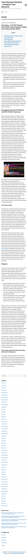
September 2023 (4, 462)
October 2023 (4, 460)
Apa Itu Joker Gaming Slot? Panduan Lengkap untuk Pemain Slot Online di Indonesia (12, 513)
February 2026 (4, 392)
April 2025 (3, 416)
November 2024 (4, 428)
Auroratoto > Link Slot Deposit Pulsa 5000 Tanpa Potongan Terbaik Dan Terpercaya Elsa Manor (14, 27)
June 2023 (3, 469)
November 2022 (4, 486)
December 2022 (4, 484)
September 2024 (4, 433)
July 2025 (3, 409)
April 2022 (3, 501)
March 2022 (3, 503)
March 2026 (3, 390)
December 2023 (4, 455)
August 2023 (4, 464)
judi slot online (4, 248)
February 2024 (4, 450)
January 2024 (4, 452)
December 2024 (4, 426)
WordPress (15, 553)
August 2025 (4, 407)
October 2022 (4, 488)
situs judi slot (4, 542)
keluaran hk (3, 537)
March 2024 (3, 448)
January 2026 (4, 395)
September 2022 (4, 491)
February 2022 (4, 505)
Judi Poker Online (8, 39)
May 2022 (3, 498)
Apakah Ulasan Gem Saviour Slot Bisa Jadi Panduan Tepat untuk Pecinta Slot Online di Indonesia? (13, 524)
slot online (3, 534)
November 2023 (4, 457)
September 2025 (4, 404)
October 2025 (4, 402)
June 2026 (3, 385)
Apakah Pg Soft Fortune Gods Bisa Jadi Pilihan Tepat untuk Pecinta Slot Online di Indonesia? (13, 527)
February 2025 (4, 421)
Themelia (22, 553)
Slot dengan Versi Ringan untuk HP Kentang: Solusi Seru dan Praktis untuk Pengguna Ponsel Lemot (13, 517)
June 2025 (3, 411)
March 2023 (3, 476)
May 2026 (3, 387)
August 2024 (4, 436)
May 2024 (3, 443)
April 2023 (3, 474)
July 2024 (3, 438)
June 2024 (3, 440)
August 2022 (4, 493)
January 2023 (4, 481)
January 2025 (4, 423)
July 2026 (3, 382)
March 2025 (3, 419)
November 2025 (4, 399)
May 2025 (3, 414)
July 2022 (3, 496)
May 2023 (3, 472)
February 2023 (4, 479)
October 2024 (4, 431)
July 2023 (3, 467)
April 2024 (3, 445)
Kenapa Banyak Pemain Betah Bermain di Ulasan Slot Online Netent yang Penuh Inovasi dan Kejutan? (14, 520)
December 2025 (4, 397)
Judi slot (3, 545)
